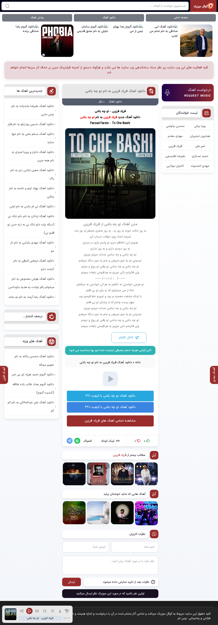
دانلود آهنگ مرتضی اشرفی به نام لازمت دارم (33, 265)
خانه (138, 362)
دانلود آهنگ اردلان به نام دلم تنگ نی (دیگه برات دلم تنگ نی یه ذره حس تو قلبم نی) (30, 224)
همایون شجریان (200, 136)
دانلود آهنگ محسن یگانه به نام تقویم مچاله (34, 360)
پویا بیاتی (200, 126)
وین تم (182, 618)
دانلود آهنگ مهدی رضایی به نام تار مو (32, 246)
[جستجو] (7, 6)
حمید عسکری (200, 156)
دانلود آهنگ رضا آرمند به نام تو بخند (31, 297)
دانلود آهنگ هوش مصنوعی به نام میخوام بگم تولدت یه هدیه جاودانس (31, 283)
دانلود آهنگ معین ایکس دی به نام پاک (32, 174)
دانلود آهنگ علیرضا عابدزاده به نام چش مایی (32, 110)
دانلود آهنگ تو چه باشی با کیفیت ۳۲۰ (110, 407)
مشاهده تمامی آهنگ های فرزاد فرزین (110, 420)
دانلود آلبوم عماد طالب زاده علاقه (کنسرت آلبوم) (33, 388)
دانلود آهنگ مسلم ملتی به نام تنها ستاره (33, 138)
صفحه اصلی (181, 18)
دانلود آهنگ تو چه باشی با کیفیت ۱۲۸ (110, 395)
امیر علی (200, 146)
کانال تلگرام (126, 337)
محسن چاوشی (175, 126)
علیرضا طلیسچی (175, 156)
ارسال (71, 582)
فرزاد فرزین (175, 146)
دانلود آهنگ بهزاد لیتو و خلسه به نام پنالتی (31, 192)
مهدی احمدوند (200, 166)
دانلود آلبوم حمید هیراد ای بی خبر (33, 374)
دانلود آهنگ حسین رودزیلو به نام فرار (31, 124)
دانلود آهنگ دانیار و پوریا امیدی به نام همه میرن (33, 156)
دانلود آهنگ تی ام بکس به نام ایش (32, 206)
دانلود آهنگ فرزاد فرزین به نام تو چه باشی (115, 91)
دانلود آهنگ (109, 18)
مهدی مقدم (175, 136)
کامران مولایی (175, 166)
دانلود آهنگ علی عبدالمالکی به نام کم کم (31, 406)
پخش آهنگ (37, 18)
